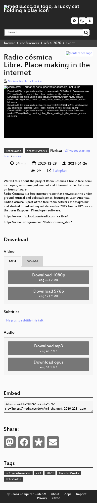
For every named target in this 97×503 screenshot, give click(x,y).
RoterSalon (13, 151)
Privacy (42, 498)
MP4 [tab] (12, 261)
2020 (57, 43)
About (55, 494)
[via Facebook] (24, 442)
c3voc (56, 498)
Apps (67, 494)
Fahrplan (60, 171)
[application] (48, 111)
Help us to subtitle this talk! (25, 320)
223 (38, 473)
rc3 (46, 43)
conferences (29, 43)
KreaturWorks (37, 151)
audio (17, 156)
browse (9, 43)
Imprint (81, 494)
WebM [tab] (32, 261)
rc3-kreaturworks (18, 473)
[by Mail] (53, 442)
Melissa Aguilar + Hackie (25, 81)
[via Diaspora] (39, 442)
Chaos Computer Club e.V (28, 494)
